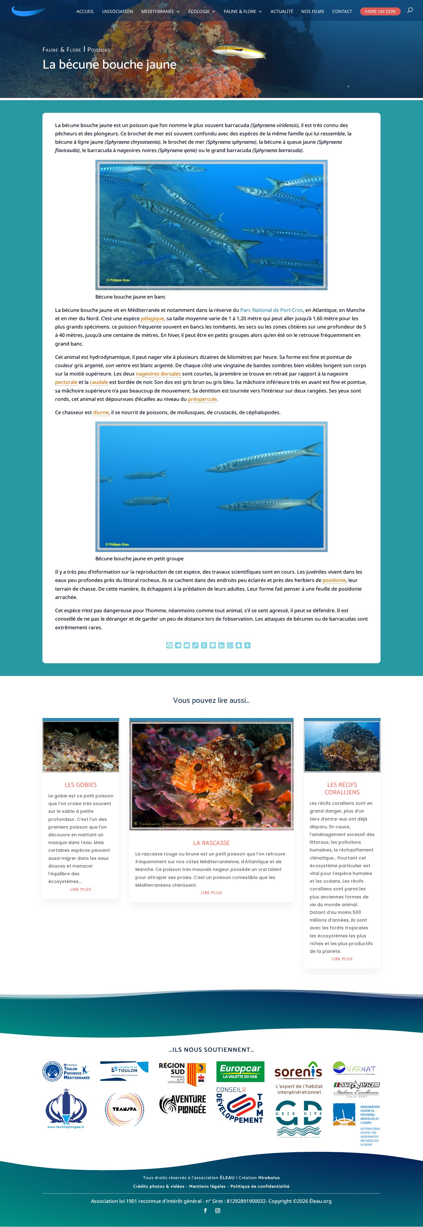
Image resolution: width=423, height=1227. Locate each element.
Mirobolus (269, 1178)
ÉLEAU (227, 1178)
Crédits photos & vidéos (159, 1186)
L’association (117, 11)
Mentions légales (207, 1186)
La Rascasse (211, 843)
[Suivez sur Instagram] (218, 1211)
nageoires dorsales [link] (158, 373)
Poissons (98, 50)
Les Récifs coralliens (342, 789)
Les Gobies (81, 785)
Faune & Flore (240, 11)
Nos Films (312, 11)
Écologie (199, 11)
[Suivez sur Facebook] (205, 1211)
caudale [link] (99, 382)
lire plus (80, 889)
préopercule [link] (202, 399)
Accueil (85, 11)
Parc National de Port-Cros (271, 310)
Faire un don (380, 11)
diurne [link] (101, 412)
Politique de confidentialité (260, 1186)
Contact (342, 11)
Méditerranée (157, 11)
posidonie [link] (334, 580)
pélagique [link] (152, 318)
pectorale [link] (66, 382)
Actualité (282, 11)
